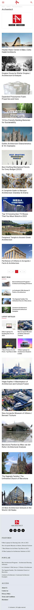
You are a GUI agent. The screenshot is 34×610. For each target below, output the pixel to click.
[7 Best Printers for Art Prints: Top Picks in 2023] (9, 343)
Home (3, 6)
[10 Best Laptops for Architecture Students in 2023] (25, 343)
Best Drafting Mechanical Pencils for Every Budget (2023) (16, 168)
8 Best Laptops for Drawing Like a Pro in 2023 (8, 333)
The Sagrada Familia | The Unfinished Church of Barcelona (15, 477)
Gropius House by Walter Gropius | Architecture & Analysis (16, 74)
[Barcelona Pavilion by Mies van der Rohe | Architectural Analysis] (17, 431)
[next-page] (24, 271)
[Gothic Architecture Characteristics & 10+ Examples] (17, 134)
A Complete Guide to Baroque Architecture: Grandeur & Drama (15, 191)
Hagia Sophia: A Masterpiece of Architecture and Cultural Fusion (15, 383)
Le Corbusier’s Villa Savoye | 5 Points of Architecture (17, 567)
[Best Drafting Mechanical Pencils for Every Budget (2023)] (17, 157)
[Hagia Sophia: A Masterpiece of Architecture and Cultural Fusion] (17, 368)
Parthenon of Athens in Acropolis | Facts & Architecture (16, 262)
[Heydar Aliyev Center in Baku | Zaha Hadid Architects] (17, 40)
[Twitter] (23, 530)
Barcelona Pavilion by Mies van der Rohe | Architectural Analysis (16, 446)
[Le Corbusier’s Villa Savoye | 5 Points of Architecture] (6, 292)
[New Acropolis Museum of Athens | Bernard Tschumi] (25, 325)
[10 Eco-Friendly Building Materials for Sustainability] (17, 110)
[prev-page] (9, 271)
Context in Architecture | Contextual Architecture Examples (19, 309)
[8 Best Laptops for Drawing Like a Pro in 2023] (9, 325)
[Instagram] (15, 530)
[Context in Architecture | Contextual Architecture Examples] (6, 310)
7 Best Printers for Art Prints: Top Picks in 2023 (15, 548)
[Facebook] (11, 530)
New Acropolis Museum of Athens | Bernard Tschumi (25, 333)
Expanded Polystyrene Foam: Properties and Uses (14, 98)
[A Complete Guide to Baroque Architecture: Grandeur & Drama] (17, 181)
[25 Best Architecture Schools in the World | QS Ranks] (17, 495)
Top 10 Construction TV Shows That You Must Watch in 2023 (15, 215)
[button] (3, 2)
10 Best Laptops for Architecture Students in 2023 (24, 351)
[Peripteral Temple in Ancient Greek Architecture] (17, 227)
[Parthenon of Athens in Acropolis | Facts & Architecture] (17, 251)
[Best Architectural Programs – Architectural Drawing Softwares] (6, 284)
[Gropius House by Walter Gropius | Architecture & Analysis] (17, 63)
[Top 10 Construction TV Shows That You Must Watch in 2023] (17, 204)
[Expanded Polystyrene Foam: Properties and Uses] (17, 87)
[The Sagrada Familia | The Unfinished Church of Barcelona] (6, 301)
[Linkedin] (19, 530)
